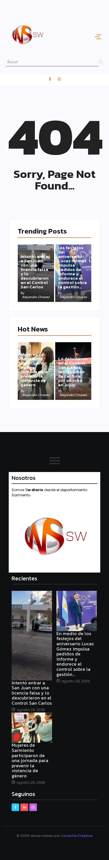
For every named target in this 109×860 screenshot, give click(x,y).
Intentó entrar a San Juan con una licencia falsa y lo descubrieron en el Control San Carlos (35, 271)
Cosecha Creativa (76, 835)
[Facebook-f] (50, 79)
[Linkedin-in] (24, 807)
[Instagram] (59, 79)
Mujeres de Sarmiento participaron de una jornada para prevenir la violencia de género (34, 369)
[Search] (101, 62)
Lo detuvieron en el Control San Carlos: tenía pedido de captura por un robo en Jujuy (72, 371)
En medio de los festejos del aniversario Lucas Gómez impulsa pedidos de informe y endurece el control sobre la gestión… (72, 265)
